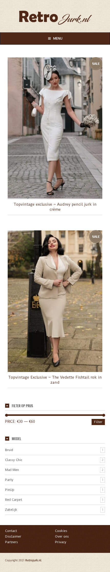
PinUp (9, 490)
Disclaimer (13, 536)
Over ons (62, 536)
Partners (11, 542)
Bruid (9, 450)
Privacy (60, 542)
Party (9, 480)
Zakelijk (11, 510)
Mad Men (12, 470)
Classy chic (13, 460)
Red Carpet (13, 500)
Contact (11, 531)
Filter (98, 422)
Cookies (61, 531)
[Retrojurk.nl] (55, 15)
